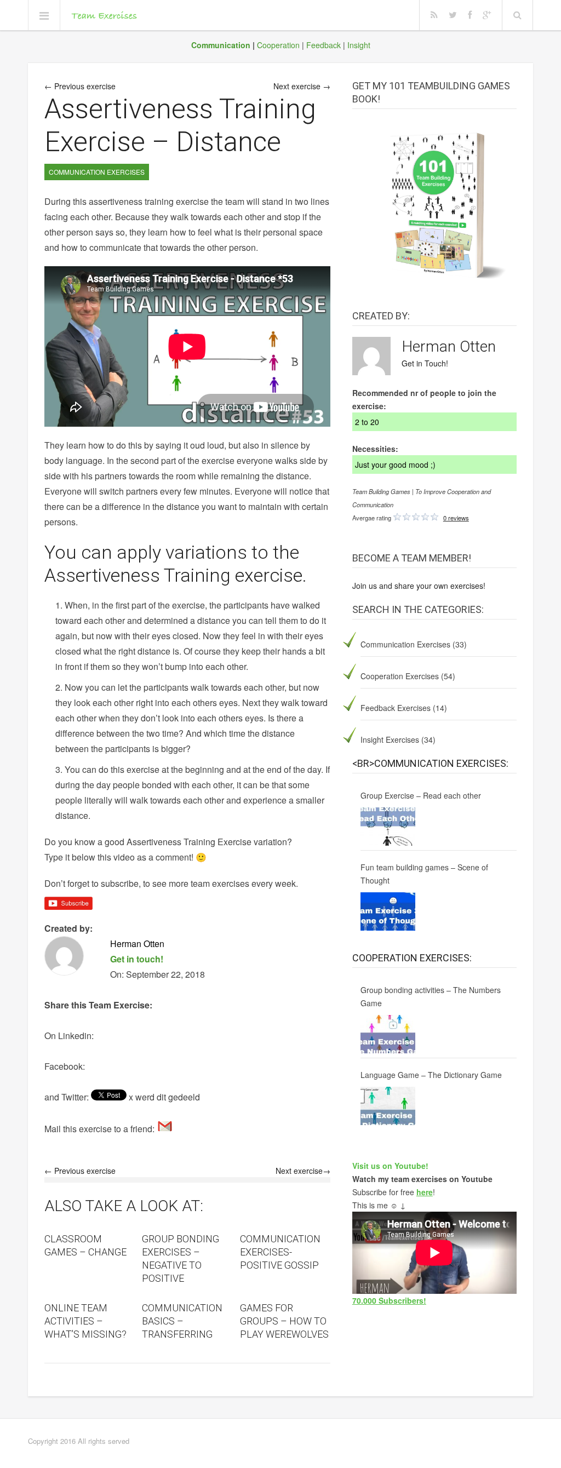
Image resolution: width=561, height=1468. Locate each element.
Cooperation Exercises (399, 675)
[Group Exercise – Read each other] (387, 826)
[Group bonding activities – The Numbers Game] (387, 1034)
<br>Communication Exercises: (430, 763)
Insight (358, 44)
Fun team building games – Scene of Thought (424, 874)
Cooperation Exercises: (412, 958)
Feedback (323, 44)
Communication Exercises (405, 644)
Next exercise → (301, 86)
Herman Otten (449, 346)
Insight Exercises (389, 739)
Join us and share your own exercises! (418, 585)
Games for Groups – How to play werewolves (284, 1321)
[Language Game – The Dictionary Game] (387, 1106)
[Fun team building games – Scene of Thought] (387, 911)
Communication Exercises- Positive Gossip (280, 1252)
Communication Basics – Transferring (182, 1321)
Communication (220, 44)
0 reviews (456, 517)
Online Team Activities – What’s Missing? (85, 1321)
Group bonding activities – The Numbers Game (430, 996)
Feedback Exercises (395, 707)
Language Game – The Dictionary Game (431, 1074)
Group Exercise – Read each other (420, 795)
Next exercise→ (303, 1170)
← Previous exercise (80, 86)
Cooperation (278, 44)
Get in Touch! (425, 363)
